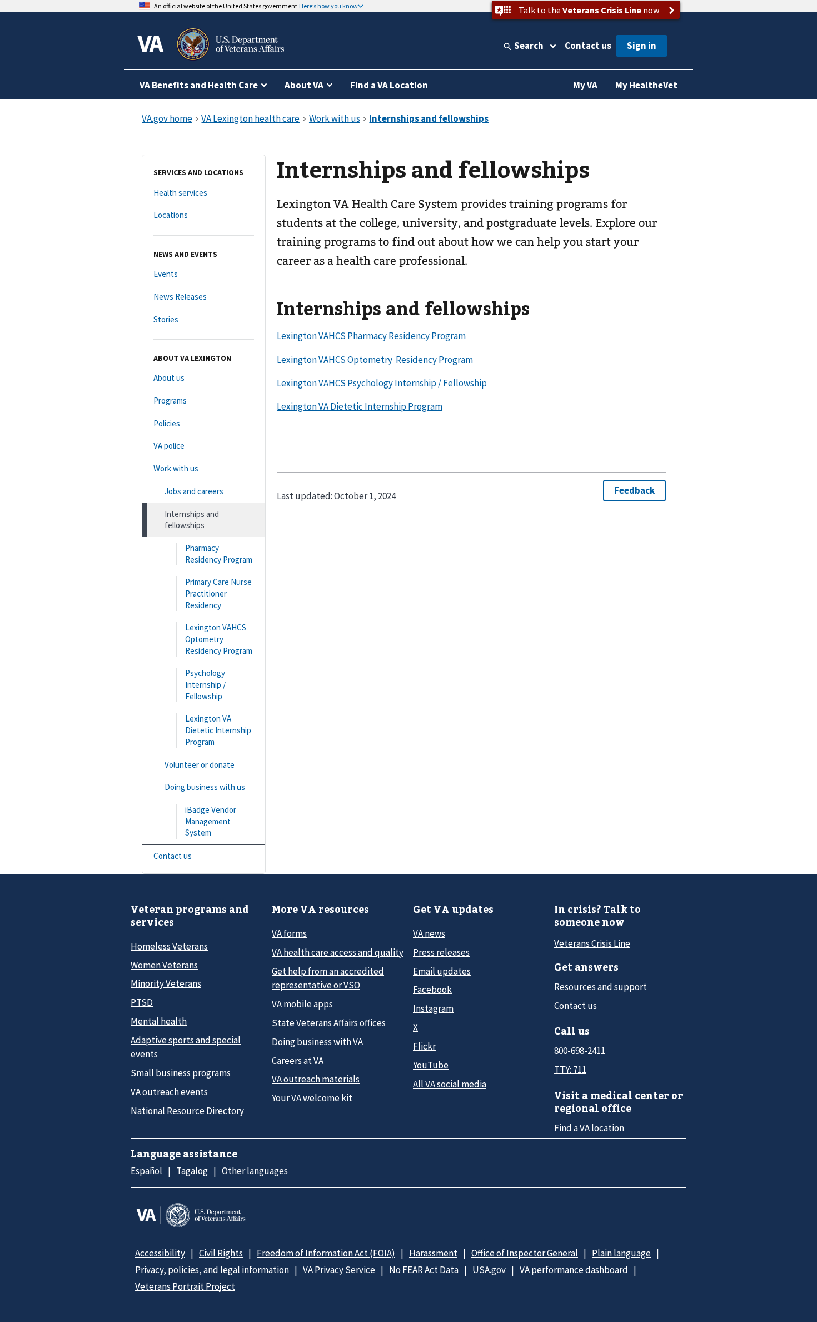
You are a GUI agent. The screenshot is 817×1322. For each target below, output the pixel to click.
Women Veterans (164, 965)
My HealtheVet (646, 85)
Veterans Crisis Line (592, 943)
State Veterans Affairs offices (329, 1023)
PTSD (142, 1002)
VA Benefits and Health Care (199, 85)
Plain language (621, 1253)
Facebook (432, 989)
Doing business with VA (317, 1042)
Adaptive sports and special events (186, 1047)
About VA (304, 85)
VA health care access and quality (337, 952)
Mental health (159, 1021)
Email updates (442, 971)
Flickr (424, 1046)
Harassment (433, 1253)
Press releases (441, 952)
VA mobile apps (302, 1004)
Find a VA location (589, 1128)
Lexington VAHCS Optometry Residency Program (375, 360)
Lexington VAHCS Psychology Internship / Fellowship (382, 383)
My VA (585, 85)
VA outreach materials (316, 1079)
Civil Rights (221, 1253)
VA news (429, 933)
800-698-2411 (579, 1051)
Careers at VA (297, 1061)
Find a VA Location (389, 85)
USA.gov (489, 1270)
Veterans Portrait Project (185, 1286)
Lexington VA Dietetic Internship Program (359, 406)
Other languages (255, 1171)
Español (146, 1171)
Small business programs (181, 1073)
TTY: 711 (570, 1069)
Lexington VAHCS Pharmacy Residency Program (371, 336)
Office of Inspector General (524, 1253)
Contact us (588, 45)
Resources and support (600, 987)
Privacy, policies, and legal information (212, 1270)
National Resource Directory (187, 1111)
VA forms (289, 933)
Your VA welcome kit (312, 1098)
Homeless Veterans (169, 946)
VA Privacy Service (339, 1270)
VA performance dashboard (574, 1270)
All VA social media (449, 1084)
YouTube (431, 1065)
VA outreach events (169, 1092)
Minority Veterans (166, 983)
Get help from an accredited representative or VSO (328, 978)
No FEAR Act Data (424, 1270)
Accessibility (160, 1253)
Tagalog (192, 1171)
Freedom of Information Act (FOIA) (326, 1253)
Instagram (433, 1008)
